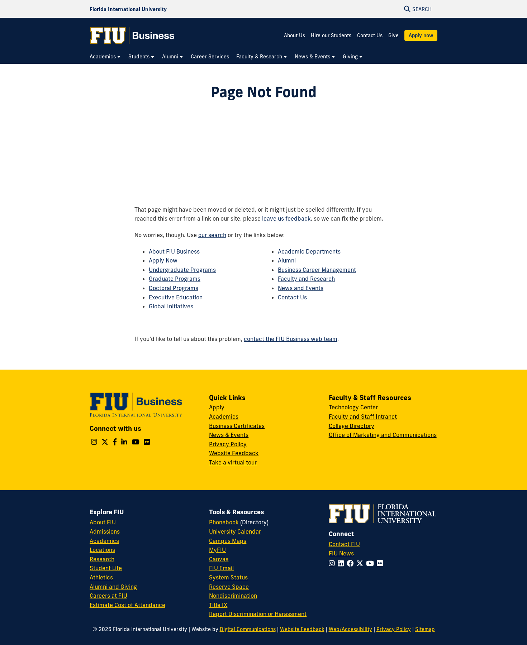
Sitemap (425, 629)
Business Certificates (237, 425)
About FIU (103, 522)
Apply (216, 407)
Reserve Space (229, 586)
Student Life (106, 568)
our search (212, 235)
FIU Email (221, 568)
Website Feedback (233, 453)
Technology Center (353, 407)
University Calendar (235, 531)
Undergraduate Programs (182, 269)
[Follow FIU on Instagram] (333, 563)
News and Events (300, 288)
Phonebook (224, 522)
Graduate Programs (174, 278)
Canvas (218, 559)
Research (102, 559)
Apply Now (163, 260)
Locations (102, 549)
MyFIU (217, 549)
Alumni (287, 260)
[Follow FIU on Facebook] (351, 563)
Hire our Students (331, 35)
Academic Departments (309, 251)
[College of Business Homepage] (132, 35)
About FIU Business (174, 251)
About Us (294, 35)
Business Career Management (317, 269)
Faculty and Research (306, 278)
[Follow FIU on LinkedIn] (342, 563)
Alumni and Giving (113, 586)
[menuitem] (105, 57)
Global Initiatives (171, 306)
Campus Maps (227, 540)
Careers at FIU (108, 595)
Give (393, 35)
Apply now (421, 35)
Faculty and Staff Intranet (363, 416)
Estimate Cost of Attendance (127, 604)
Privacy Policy (228, 444)
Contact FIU (344, 544)
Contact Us (370, 35)
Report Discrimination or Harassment (258, 613)
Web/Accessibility (350, 629)
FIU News (341, 553)
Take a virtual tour (233, 462)
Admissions (105, 531)
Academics (223, 416)
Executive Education (176, 297)
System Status (228, 577)
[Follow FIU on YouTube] (371, 563)
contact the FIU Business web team (290, 338)
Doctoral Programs (173, 288)
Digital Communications (248, 629)
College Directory (351, 425)
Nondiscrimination (233, 595)
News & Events (228, 434)
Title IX (218, 604)
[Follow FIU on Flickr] (381, 563)
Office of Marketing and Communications (383, 434)
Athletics (101, 577)
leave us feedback (286, 218)
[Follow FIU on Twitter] (361, 563)
